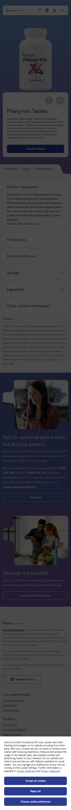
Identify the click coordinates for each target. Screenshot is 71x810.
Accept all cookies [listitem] (36, 781)
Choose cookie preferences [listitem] (36, 801)
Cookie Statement (26, 771)
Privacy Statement (50, 771)
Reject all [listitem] (35, 791)
